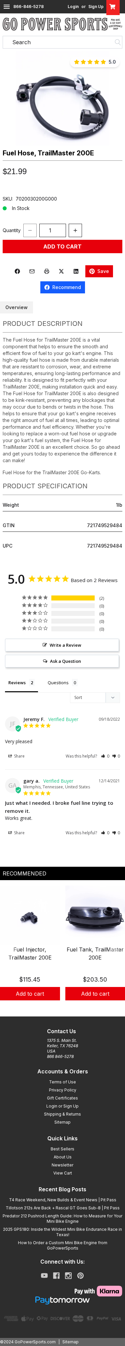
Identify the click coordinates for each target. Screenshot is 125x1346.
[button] (62, 98)
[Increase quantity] (75, 230)
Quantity (12, 230)
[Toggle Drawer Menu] (6, 6)
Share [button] (19, 756)
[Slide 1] (55, 1008)
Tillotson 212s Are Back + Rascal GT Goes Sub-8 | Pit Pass (63, 1207)
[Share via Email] (32, 271)
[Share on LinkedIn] (76, 271)
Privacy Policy (62, 1089)
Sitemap (62, 1122)
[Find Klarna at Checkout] (62, 1291)
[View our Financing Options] (62, 1300)
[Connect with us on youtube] (44, 1275)
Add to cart (30, 993)
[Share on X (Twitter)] (61, 271)
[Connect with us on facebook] (56, 1275)
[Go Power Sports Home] (62, 24)
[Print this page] (46, 271)
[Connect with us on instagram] (68, 1275)
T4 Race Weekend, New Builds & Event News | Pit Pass (62, 1199)
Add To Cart (62, 246)
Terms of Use (62, 1081)
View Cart (62, 1173)
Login (73, 6)
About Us (63, 1156)
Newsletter (62, 1164)
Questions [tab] (58, 683)
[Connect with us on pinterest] (80, 1275)
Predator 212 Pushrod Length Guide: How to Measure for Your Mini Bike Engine (62, 1218)
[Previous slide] (10, 950)
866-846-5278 (28, 6)
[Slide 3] (71, 1008)
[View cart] (113, 6)
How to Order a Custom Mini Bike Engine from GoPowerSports (62, 1245)
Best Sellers (62, 1148)
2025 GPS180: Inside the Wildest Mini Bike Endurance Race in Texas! (62, 1232)
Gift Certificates (62, 1098)
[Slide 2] (63, 1008)
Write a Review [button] (65, 645)
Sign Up (96, 6)
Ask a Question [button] (65, 661)
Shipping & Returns (62, 1114)
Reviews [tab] (17, 683)
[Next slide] (114, 950)
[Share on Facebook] (17, 271)
